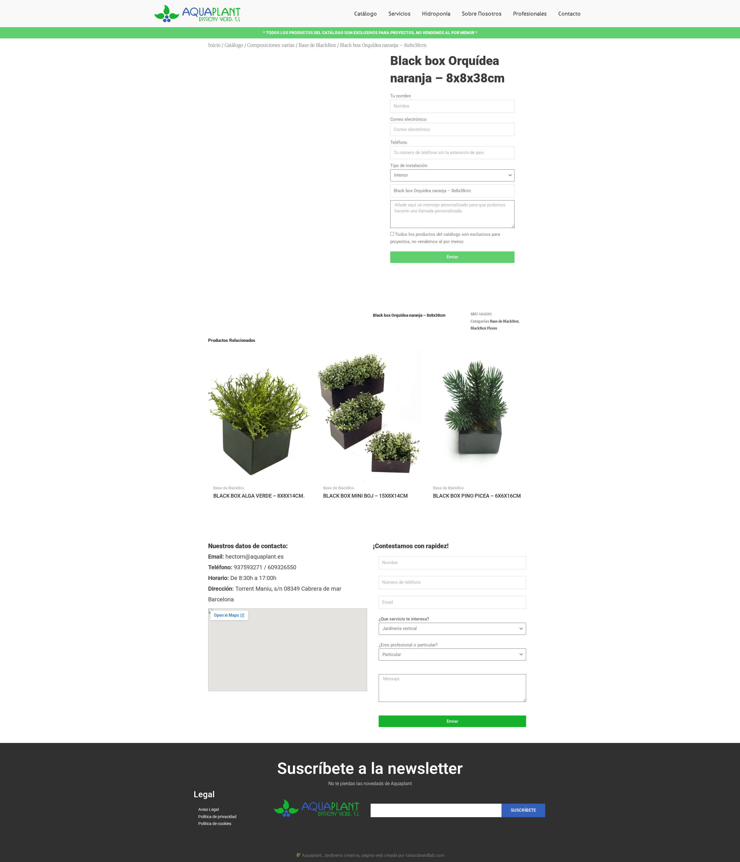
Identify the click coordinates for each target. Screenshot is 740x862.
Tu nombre (400, 96)
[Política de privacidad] (228, 816)
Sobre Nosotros (482, 13)
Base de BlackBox (317, 45)
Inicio (214, 45)
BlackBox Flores (484, 328)
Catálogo (365, 13)
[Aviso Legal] (228, 809)
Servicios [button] (399, 13)
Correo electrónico (408, 119)
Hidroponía (436, 13)
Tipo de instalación (408, 165)
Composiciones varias (271, 45)
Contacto (569, 13)
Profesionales (530, 13)
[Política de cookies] (228, 823)
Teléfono (398, 142)
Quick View (260, 477)
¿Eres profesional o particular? (408, 645)
